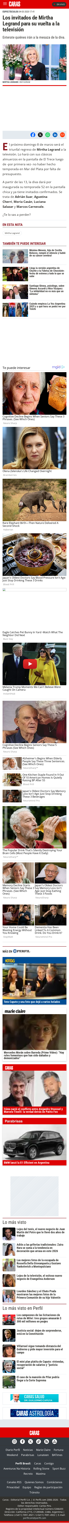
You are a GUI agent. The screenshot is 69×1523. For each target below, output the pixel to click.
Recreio (28, 1473)
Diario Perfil (13, 1450)
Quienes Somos (34, 1482)
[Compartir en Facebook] (32, 134)
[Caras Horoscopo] (34, 1416)
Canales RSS (14, 1482)
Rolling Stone (41, 1468)
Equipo (27, 1487)
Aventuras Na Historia (17, 1468)
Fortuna (58, 1450)
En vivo (61, 4)
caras (34, 1068)
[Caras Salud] (34, 1401)
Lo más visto (14, 1222)
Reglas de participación (48, 1487)
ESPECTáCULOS (10, 11)
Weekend (12, 1455)
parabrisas (34, 1121)
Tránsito (35, 1492)
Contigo (49, 1463)
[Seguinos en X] (30, 1441)
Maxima (40, 1473)
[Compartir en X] (40, 134)
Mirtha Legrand (12, 233)
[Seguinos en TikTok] (38, 1441)
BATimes (57, 1455)
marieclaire (34, 1011)
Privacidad (13, 1487)
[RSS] (46, 1441)
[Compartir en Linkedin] (55, 134)
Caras (37, 1463)
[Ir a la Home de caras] (14, 5)
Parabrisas (27, 1455)
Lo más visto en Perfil (23, 1308)
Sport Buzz (59, 1468)
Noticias (28, 1450)
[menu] (5, 4)
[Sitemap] (54, 1441)
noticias (34, 961)
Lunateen (43, 1455)
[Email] (62, 134)
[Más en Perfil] (21, 951)
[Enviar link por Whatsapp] (47, 134)
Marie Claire (43, 1450)
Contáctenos (54, 1482)
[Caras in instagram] (14, 1441)
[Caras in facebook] (22, 1441)
